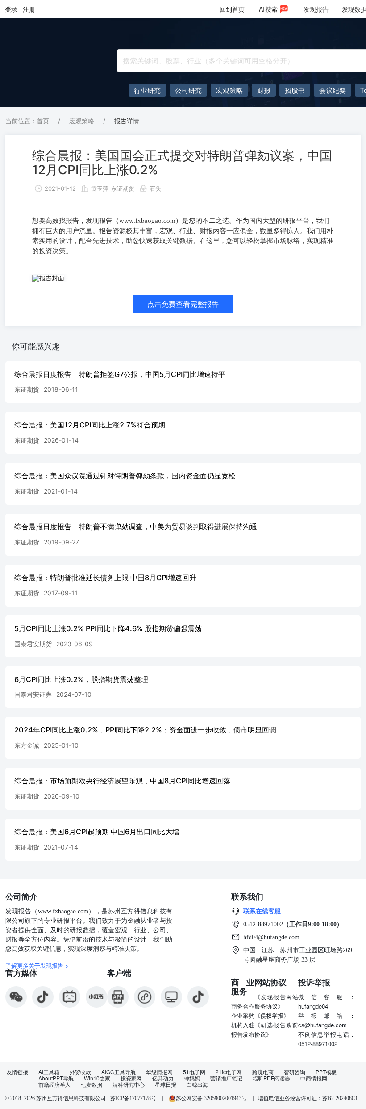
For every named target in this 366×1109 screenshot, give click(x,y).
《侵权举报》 (271, 1015)
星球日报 (165, 1084)
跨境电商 (263, 1072)
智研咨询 (294, 1072)
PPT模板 (326, 1072)
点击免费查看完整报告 (183, 304)
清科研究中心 (128, 1084)
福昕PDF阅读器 (271, 1078)
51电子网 (194, 1072)
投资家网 (131, 1078)
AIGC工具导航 (118, 1072)
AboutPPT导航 (56, 1078)
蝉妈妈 (192, 1078)
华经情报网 (159, 1072)
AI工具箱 (48, 1072)
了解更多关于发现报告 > (37, 965)
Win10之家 (97, 1078)
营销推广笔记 (226, 1078)
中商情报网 (313, 1078)
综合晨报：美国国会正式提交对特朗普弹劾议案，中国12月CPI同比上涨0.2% (182, 162)
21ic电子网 (229, 1072)
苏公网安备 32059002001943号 (212, 1098)
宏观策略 (81, 121)
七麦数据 (91, 1084)
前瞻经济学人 (54, 1084)
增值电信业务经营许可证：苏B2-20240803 (307, 1098)
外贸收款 (80, 1072)
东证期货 (122, 188)
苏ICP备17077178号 (133, 1098)
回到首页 (232, 8)
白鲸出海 (197, 1084)
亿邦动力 (163, 1078)
